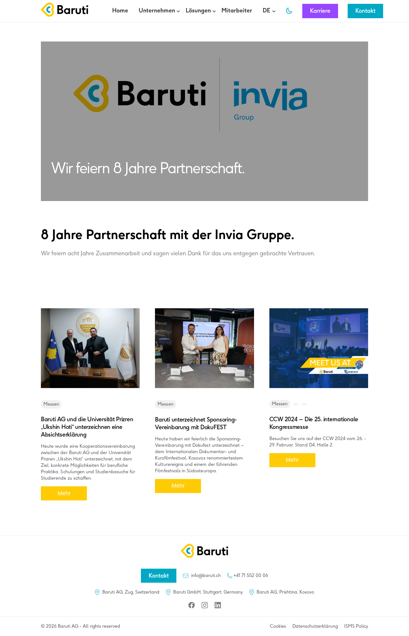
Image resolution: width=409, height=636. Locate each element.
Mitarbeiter (236, 10)
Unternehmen (157, 10)
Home (120, 10)
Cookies (278, 626)
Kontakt (365, 10)
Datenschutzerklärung (315, 626)
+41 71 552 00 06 (250, 575)
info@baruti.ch (206, 575)
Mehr (64, 493)
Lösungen (198, 10)
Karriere (320, 10)
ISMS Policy (356, 626)
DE (266, 10)
